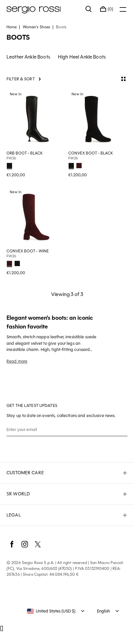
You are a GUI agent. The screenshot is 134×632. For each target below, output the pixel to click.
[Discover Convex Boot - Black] (97, 119)
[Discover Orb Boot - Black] (36, 119)
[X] (38, 544)
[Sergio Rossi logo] (43, 9)
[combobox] (51, 611)
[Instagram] (25, 544)
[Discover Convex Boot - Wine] (36, 217)
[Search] (88, 9)
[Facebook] (12, 544)
